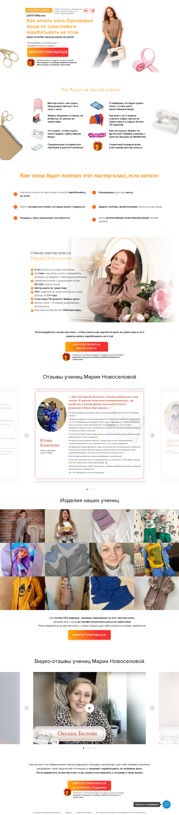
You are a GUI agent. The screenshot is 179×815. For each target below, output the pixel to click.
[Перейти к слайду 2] (89, 489)
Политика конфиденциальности (47, 812)
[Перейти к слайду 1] (87, 489)
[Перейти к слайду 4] (90, 748)
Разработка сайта (84, 812)
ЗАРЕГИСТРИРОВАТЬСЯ (47, 52)
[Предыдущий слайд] (26, 435)
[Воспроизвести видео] (89, 708)
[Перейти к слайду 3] (91, 489)
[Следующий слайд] (152, 435)
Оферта (68, 812)
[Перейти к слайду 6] (95, 748)
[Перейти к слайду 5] (93, 748)
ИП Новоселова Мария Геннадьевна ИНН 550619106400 (121, 812)
